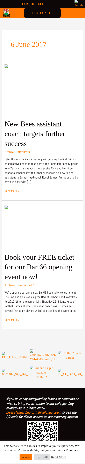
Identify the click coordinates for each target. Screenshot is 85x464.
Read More (58, 457)
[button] (79, 13)
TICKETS (28, 4)
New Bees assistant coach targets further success (35, 134)
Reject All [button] (42, 457)
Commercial (24, 285)
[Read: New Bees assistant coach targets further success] (42, 88)
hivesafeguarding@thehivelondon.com (33, 412)
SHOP (42, 4)
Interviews (23, 151)
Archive (10, 151)
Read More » (12, 191)
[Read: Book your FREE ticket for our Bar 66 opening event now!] (42, 226)
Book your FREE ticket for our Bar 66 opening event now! (39, 267)
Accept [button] (26, 457)
